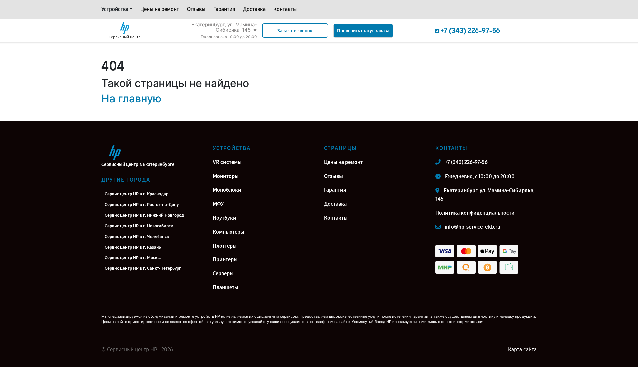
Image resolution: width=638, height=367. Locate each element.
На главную (131, 98)
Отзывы (196, 9)
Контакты (285, 9)
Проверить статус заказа (363, 31)
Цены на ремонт (159, 9)
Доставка (254, 9)
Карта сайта (522, 349)
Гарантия (224, 9)
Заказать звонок (295, 31)
